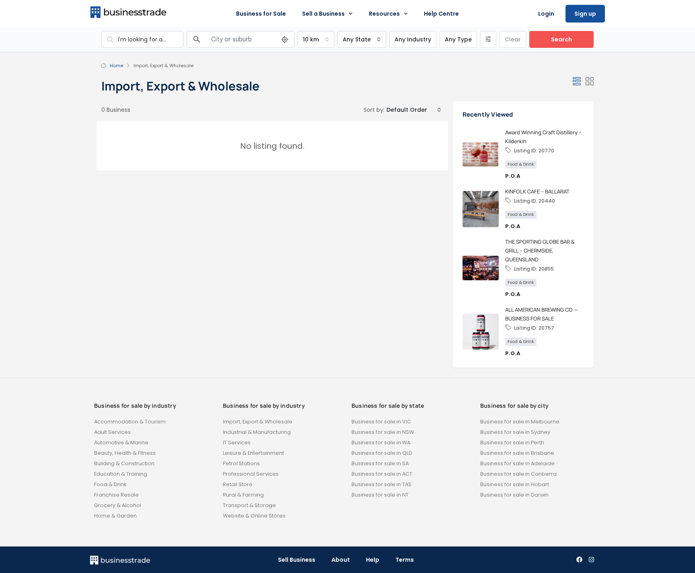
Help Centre (441, 14)
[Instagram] (591, 560)
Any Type (458, 39)
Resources (384, 14)
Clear (513, 39)
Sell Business (296, 560)
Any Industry (413, 39)
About (340, 560)
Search (561, 39)
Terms (404, 560)
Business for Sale (261, 14)
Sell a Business (323, 14)
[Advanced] (488, 39)
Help (372, 560)
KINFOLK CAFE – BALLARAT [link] (537, 191)
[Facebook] (579, 560)
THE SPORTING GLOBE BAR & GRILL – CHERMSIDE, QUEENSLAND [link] (540, 250)
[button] (577, 81)
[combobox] (316, 39)
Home (116, 65)
